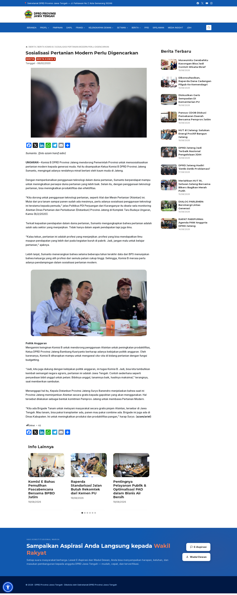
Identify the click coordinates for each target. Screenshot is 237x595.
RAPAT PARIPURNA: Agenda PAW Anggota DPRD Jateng (192, 222)
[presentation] (46, 465)
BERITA (30, 59)
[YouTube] (207, 3)
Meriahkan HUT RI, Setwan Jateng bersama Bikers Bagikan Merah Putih (194, 185)
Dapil (69, 27)
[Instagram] (211, 3)
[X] (202, 3)
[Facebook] (198, 3)
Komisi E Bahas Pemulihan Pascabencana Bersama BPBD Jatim (41, 489)
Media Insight (175, 27)
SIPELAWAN (158, 27)
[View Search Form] (208, 27)
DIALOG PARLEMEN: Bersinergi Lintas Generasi (191, 205)
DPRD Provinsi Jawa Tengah (49, 584)
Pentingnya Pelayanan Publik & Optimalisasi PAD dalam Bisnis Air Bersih (129, 489)
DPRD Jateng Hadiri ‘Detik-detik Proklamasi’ (194, 167)
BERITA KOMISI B (46, 59)
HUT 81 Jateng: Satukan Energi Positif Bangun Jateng (193, 134)
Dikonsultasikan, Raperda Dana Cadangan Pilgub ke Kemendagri (194, 81)
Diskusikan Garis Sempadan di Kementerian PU (189, 98)
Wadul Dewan (198, 556)
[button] (8, 587)
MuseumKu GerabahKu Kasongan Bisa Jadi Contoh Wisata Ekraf (193, 63)
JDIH (189, 27)
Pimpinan (58, 27)
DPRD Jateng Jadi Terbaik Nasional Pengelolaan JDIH (190, 151)
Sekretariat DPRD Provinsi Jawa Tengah (97, 584)
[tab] (82, 513)
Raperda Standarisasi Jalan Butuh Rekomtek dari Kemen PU (86, 487)
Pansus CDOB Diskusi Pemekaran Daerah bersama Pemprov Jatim (194, 116)
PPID (146, 27)
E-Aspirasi (200, 546)
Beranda (31, 27)
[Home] (27, 47)
